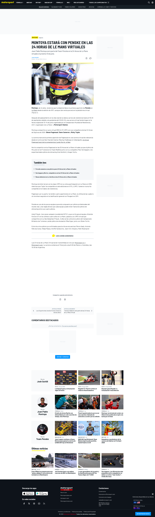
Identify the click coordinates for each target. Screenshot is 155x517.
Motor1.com (64, 492)
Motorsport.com (37, 245)
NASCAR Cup (48, 2)
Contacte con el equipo (105, 497)
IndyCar (29, 2)
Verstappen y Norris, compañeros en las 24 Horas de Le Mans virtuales (57, 173)
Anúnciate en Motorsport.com (107, 494)
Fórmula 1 (19, 2)
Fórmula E (59, 2)
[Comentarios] (91, 58)
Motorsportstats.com (66, 501)
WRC (68, 2)
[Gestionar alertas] (65, 299)
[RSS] (44, 503)
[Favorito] (86, 58)
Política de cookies (77, 511)
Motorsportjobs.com (66, 495)
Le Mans (34, 110)
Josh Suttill (35, 57)
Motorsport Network (70, 514)
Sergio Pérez (82, 7)
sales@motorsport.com (105, 500)
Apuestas (91, 7)
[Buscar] (149, 2)
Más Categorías (79, 2)
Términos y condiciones (64, 511)
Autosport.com (65, 498)
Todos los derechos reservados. (86, 514)
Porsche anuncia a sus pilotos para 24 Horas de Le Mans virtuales (56, 169)
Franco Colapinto (70, 7)
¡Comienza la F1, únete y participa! (106, 7)
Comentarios (102, 491)
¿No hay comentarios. (62, 326)
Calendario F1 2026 (56, 7)
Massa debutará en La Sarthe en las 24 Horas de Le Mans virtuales (56, 177)
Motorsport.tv (79, 243)
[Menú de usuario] (152, 2)
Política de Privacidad (90, 511)
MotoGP (38, 2)
